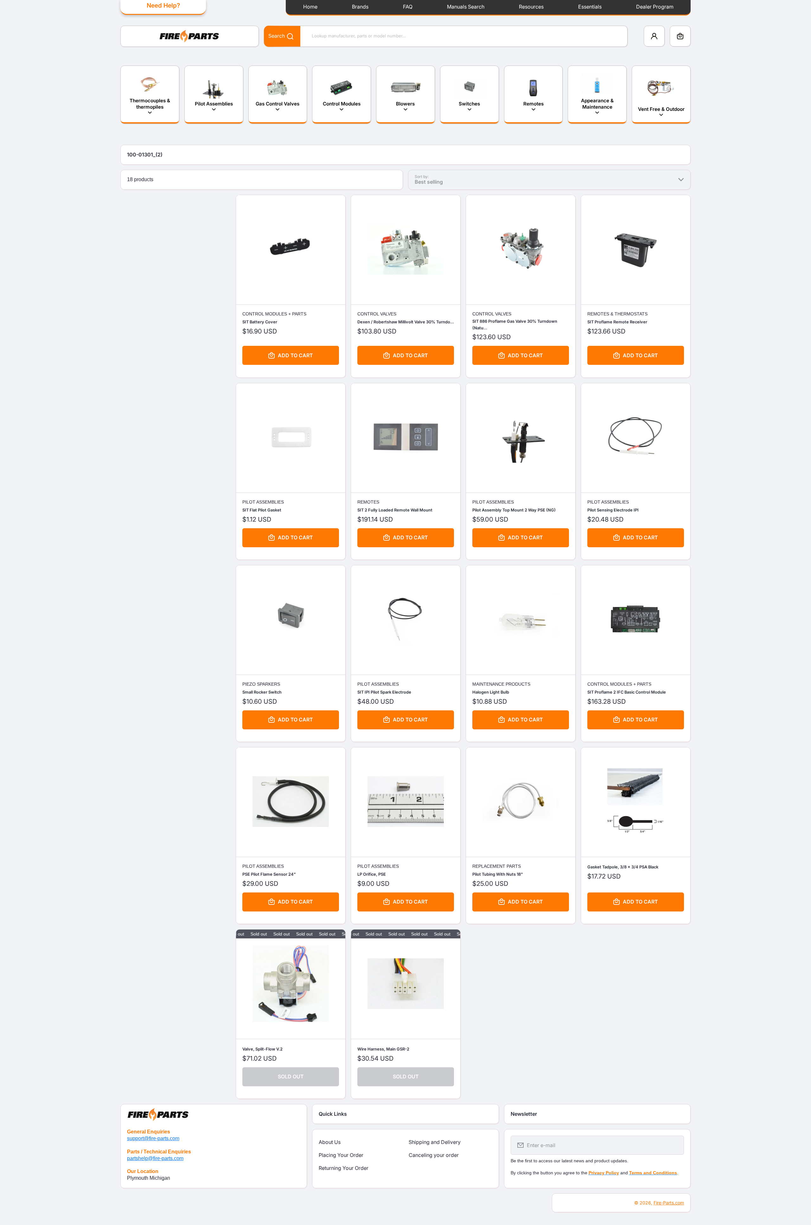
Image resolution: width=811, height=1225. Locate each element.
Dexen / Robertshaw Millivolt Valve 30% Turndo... (405, 322)
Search (276, 36)
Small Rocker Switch (262, 692)
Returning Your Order (343, 1168)
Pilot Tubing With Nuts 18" (497, 874)
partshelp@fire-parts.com (155, 1158)
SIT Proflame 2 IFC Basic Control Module (626, 692)
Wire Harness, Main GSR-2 (383, 1049)
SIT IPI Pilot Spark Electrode (384, 692)
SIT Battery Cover (259, 322)
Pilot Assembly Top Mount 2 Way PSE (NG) (514, 510)
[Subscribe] (675, 1145)
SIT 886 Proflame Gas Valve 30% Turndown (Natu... (514, 324)
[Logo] (189, 36)
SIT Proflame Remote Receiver (617, 322)
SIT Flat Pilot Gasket (261, 510)
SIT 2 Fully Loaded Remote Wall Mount (394, 510)
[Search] (286, 36)
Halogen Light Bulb (490, 692)
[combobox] (446, 36)
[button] (680, 36)
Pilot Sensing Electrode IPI (613, 510)
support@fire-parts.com (153, 1138)
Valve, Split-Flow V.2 (262, 1049)
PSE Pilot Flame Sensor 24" (269, 874)
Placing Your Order (341, 1155)
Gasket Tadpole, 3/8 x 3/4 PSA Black (622, 867)
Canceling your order (434, 1155)
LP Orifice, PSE (371, 874)
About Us (330, 1142)
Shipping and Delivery (435, 1142)
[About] (214, 1113)
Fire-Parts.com (669, 1202)
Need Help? (163, 5)
